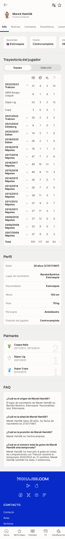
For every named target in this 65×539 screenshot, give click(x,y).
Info (4, 26)
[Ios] (36, 485)
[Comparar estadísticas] (54, 5)
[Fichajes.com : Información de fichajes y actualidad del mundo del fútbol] (33, 479)
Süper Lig (10, 102)
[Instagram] (36, 495)
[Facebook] (20, 495)
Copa (8, 109)
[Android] (28, 485)
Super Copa (21, 368)
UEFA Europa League (12, 94)
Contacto (8, 512)
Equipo (18, 67)
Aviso (6, 517)
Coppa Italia (21, 344)
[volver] (5, 5)
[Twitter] (28, 495)
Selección (46, 67)
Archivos (8, 523)
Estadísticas (47, 26)
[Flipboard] (44, 495)
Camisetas (30, 26)
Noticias (15, 26)
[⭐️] (59, 5)
